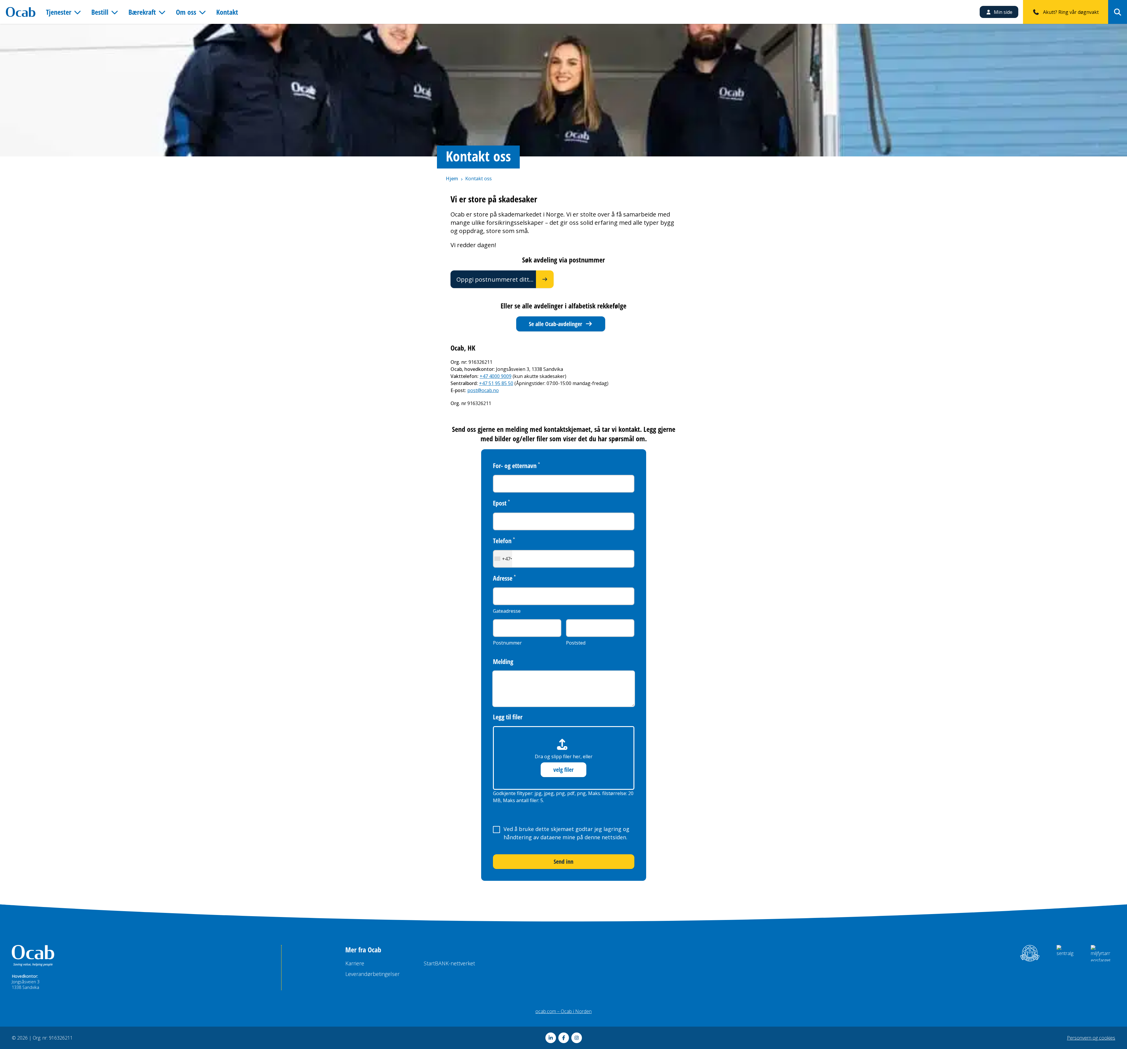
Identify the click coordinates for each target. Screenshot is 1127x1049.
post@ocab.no (483, 390)
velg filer (563, 770)
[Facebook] (563, 1038)
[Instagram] (576, 1038)
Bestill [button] (99, 12)
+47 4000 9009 (495, 376)
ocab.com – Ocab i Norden (563, 1011)
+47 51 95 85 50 (496, 383)
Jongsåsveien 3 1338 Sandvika (25, 984)
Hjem (452, 178)
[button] (502, 558)
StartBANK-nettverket (449, 963)
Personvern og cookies (1091, 1038)
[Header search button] (1117, 12)
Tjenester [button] (58, 12)
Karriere (354, 963)
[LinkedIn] (550, 1038)
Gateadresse (507, 611)
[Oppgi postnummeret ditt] (545, 279)
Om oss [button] (186, 12)
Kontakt (227, 12)
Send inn (563, 861)
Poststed (575, 643)
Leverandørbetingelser (372, 973)
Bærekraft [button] (142, 12)
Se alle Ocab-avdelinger (555, 324)
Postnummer (507, 643)
